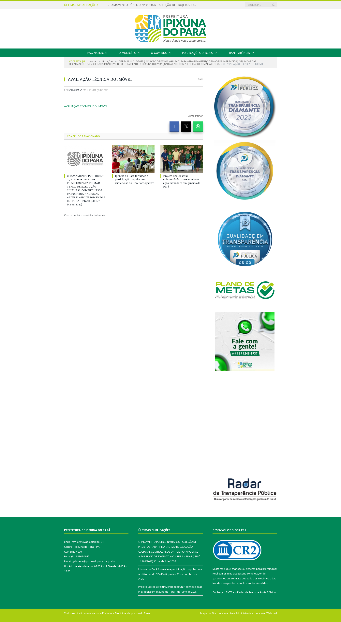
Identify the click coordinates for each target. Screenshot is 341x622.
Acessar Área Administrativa (236, 613)
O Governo (159, 53)
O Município (127, 53)
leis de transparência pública (230, 583)
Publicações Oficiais (197, 53)
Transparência (238, 53)
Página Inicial (97, 53)
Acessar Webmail (266, 613)
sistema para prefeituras (261, 569)
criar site (236, 569)
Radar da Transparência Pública (256, 592)
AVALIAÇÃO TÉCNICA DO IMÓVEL (86, 106)
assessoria (239, 573)
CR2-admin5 (75, 90)
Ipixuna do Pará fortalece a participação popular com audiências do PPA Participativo (153, 5)
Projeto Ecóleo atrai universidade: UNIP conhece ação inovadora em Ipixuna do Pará (181, 181)
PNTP (229, 592)
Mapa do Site (208, 613)
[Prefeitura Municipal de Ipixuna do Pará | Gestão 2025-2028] (170, 28)
